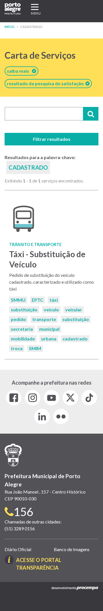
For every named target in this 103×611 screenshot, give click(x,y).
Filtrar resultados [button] (51, 139)
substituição (24, 309)
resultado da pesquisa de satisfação (46, 83)
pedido (18, 319)
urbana (48, 338)
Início (10, 27)
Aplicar (90, 114)
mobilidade (23, 338)
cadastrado (75, 338)
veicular (73, 309)
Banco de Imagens (72, 549)
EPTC (37, 300)
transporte (44, 319)
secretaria (22, 329)
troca (17, 348)
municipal (49, 329)
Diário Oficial (18, 549)
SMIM (35, 348)
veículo (51, 309)
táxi (53, 300)
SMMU (18, 300)
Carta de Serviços (40, 55)
